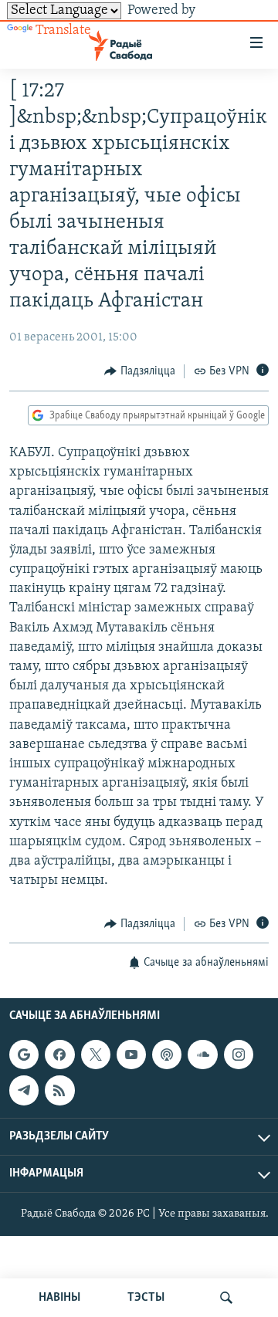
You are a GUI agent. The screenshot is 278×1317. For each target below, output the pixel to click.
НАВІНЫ (59, 1298)
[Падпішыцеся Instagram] (238, 1054)
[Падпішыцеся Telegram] (24, 1090)
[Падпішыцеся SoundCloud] (202, 1054)
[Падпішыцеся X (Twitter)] (95, 1054)
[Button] (139, 371)
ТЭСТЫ (145, 1298)
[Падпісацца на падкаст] (166, 1054)
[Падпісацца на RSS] (59, 1090)
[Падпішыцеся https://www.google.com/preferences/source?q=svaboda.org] (24, 1054)
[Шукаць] (226, 1297)
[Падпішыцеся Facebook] (59, 1054)
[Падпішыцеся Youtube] (131, 1054)
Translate (63, 31)
